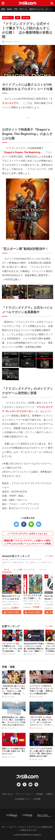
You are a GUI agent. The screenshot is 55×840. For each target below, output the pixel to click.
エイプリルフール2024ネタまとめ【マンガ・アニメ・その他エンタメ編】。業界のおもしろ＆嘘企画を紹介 (41, 690)
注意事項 (49, 794)
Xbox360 (26, 17)
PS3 (17, 17)
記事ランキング (11, 626)
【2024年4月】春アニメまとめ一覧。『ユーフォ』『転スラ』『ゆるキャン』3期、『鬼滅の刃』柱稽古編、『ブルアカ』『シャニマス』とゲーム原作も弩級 (13, 690)
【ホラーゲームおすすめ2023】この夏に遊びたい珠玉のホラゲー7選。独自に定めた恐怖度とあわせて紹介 (41, 752)
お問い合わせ (7, 794)
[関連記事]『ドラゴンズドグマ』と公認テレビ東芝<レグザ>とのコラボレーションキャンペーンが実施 (27, 542)
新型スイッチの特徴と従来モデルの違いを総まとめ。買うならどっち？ (13, 751)
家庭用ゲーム (8, 17)
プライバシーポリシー (24, 794)
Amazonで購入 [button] (13, 612)
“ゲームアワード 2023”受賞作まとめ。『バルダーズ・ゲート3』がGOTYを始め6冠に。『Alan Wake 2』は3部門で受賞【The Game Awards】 (12, 647)
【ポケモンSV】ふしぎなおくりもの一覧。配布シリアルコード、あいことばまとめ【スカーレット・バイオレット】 (41, 721)
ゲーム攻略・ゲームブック (24, 569)
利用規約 (39, 794)
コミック (42, 569)
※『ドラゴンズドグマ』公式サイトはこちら (28, 533)
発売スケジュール (36, 9)
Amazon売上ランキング (16, 556)
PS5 (16, 9)
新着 (3, 9)
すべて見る (49, 556)
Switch (9, 9)
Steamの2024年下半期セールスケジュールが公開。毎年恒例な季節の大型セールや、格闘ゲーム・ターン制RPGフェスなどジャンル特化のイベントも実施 (34, 647)
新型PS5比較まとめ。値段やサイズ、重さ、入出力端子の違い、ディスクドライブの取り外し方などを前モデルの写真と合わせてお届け (13, 721)
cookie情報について (23, 799)
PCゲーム (23, 9)
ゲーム (6, 569)
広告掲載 (36, 799)
